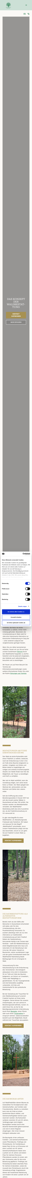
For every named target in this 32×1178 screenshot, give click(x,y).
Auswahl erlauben (16, 617)
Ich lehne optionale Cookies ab (16, 622)
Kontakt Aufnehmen (16, 315)
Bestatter (14, 1011)
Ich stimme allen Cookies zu (16, 611)
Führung (19, 651)
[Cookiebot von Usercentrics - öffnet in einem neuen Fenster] (23, 554)
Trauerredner (18, 1013)
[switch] (27, 588)
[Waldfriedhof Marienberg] (8, 5)
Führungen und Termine (18, 673)
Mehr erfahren (16, 322)
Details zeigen (22, 606)
